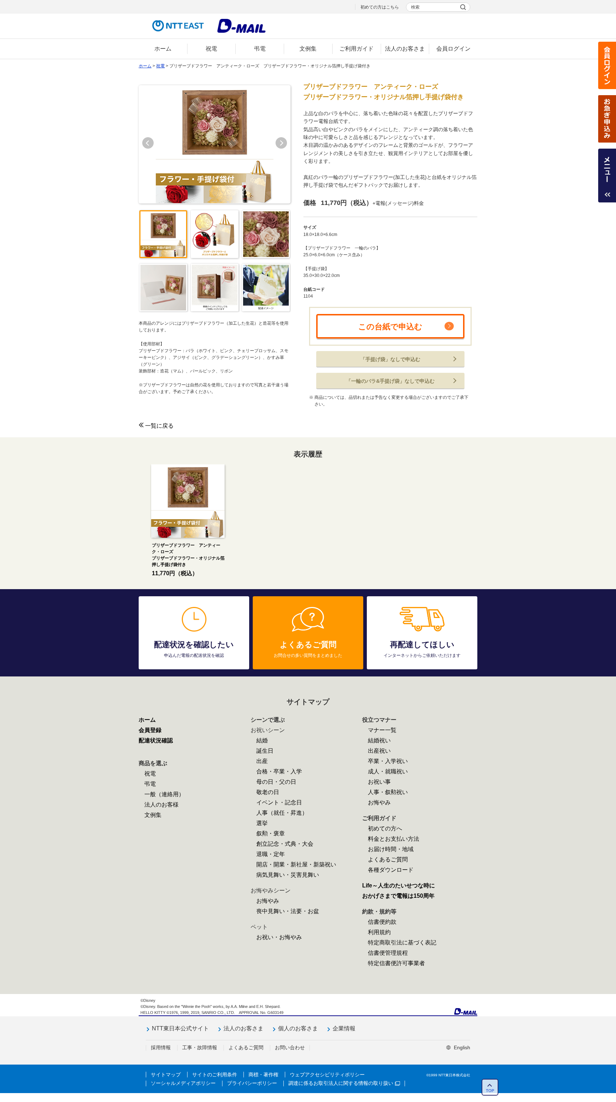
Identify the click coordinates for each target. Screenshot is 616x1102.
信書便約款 (382, 922)
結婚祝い (379, 740)
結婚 (262, 740)
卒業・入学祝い (388, 761)
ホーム (145, 65)
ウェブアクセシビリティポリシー (327, 1074)
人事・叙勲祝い (388, 792)
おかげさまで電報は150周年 (398, 896)
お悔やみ (267, 901)
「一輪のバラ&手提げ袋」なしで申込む (390, 381)
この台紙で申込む (390, 326)
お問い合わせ (290, 1047)
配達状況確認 (156, 740)
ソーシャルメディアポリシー (183, 1083)
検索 (415, 7)
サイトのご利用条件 (214, 1074)
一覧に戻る (159, 426)
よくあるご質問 (388, 859)
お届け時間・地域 (391, 849)
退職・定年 (270, 854)
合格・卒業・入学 (279, 771)
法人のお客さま (243, 1028)
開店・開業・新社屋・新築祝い (296, 864)
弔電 (150, 784)
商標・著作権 (263, 1074)
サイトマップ (166, 1074)
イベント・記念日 (279, 802)
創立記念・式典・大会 (284, 844)
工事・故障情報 (199, 1047)
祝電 (160, 65)
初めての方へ (385, 828)
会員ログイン (607, 65)
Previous (148, 143)
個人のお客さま (298, 1028)
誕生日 (264, 751)
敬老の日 (267, 792)
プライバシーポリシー (252, 1083)
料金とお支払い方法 (393, 839)
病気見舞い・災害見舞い (287, 875)
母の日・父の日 (276, 782)
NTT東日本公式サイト (180, 1028)
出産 (262, 761)
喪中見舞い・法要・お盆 (287, 911)
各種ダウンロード (391, 870)
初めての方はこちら (379, 7)
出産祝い (379, 751)
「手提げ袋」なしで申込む (390, 359)
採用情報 (161, 1047)
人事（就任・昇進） (282, 813)
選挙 (262, 823)
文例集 (152, 815)
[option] (188, 521)
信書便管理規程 (388, 953)
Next (281, 143)
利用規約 (379, 932)
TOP (490, 1090)
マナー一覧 (382, 730)
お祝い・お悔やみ (279, 937)
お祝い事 (379, 782)
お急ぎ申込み (607, 119)
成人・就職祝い (388, 771)
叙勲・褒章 (270, 833)
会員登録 (150, 730)
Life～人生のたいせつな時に (398, 885)
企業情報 (344, 1028)
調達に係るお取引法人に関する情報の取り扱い (340, 1083)
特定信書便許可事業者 (396, 963)
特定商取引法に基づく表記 (402, 942)
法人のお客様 (161, 805)
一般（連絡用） (164, 794)
